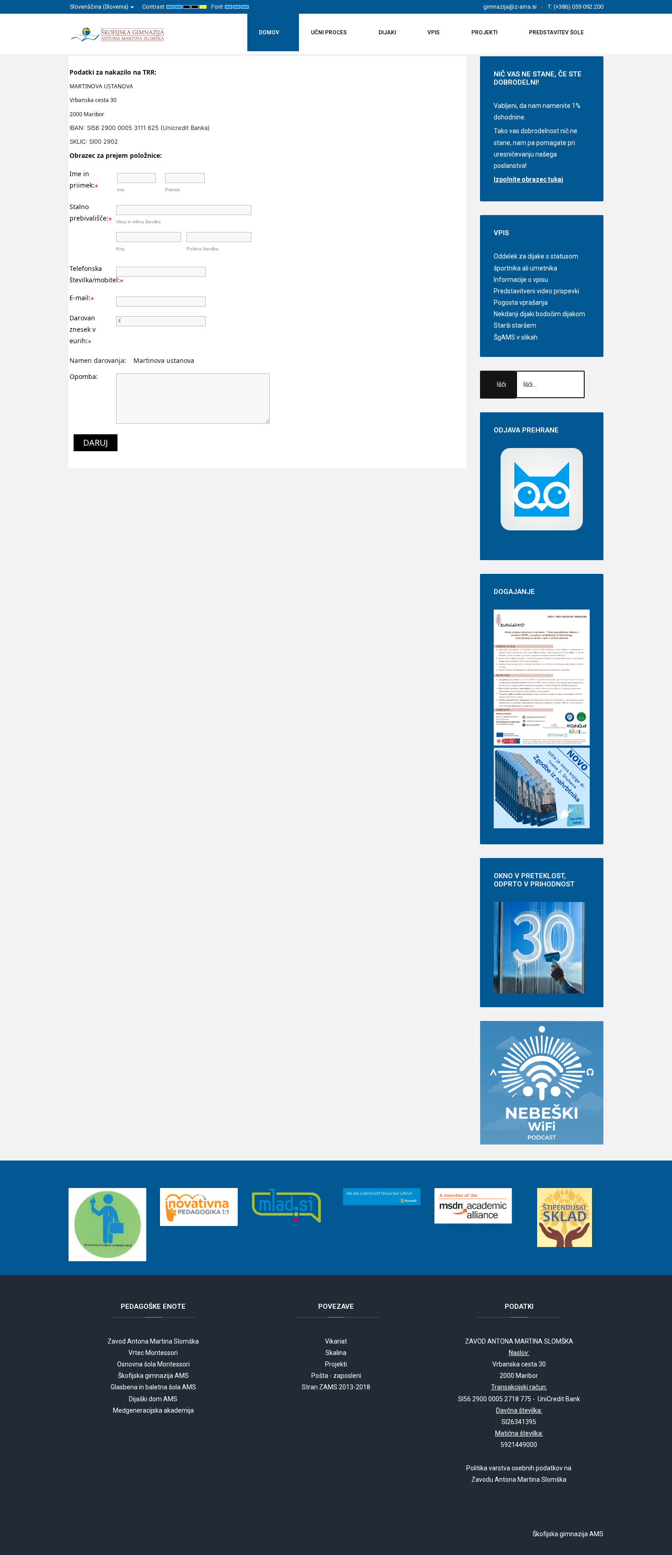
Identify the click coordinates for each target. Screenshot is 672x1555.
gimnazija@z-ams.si (510, 6)
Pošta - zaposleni (336, 1375)
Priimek (172, 189)
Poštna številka (203, 248)
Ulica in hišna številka (138, 221)
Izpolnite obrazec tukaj (528, 179)
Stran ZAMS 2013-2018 (336, 1387)
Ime (121, 189)
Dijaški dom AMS (153, 1399)
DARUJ (95, 442)
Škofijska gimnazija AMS (153, 1375)
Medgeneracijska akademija (153, 1410)
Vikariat (336, 1341)
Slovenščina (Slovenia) (100, 6)
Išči (501, 384)
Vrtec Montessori (153, 1352)
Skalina (336, 1352)
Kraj (120, 248)
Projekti (336, 1364)
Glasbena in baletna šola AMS (153, 1387)
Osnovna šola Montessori (153, 1364)
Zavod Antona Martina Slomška (153, 1341)
